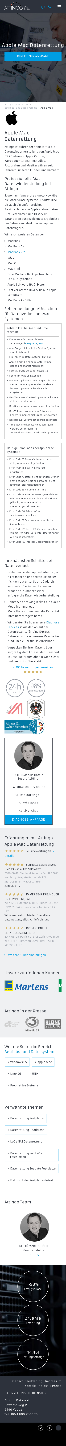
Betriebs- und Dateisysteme (30, 1051)
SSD (40, 343)
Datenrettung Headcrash (27, 1130)
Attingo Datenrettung (17, 104)
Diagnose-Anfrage (28, 819)
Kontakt (30, 1386)
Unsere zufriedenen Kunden (32, 973)
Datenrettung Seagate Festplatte (33, 1168)
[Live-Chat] (44, 7)
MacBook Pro (16, 252)
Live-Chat (31, 810)
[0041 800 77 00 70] (51, 7)
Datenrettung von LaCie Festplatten (26, 1155)
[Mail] (31, 1254)
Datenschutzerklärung (26, 1381)
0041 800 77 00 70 (31, 787)
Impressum (53, 1381)
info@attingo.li (31, 795)
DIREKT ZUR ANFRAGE (33, 56)
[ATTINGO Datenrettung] (17, 6)
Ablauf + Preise (50, 1386)
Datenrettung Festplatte (27, 1118)
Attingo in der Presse (25, 1011)
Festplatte (31, 343)
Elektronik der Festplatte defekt (31, 1180)
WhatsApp (31, 802)
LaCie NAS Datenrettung (26, 1141)
